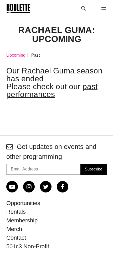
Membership (22, 220)
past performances (51, 90)
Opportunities (23, 203)
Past (35, 55)
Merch (14, 229)
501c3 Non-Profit (27, 246)
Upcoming (15, 55)
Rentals (16, 211)
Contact (16, 237)
